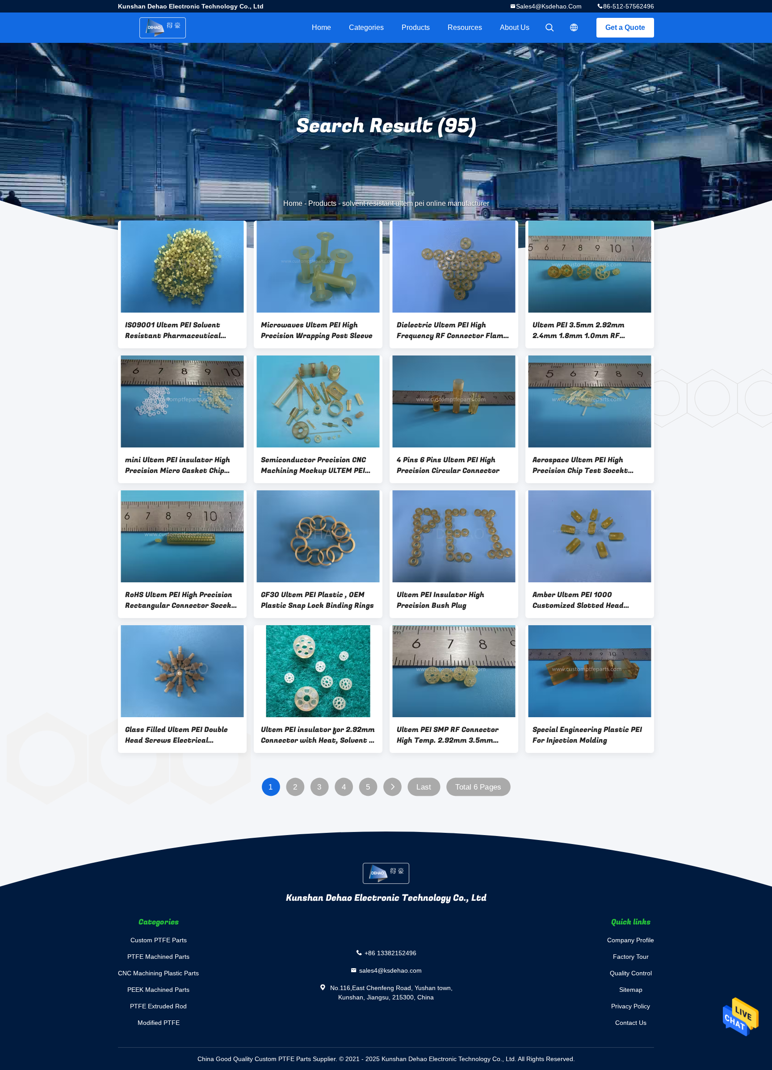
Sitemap (630, 989)
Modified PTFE (159, 1022)
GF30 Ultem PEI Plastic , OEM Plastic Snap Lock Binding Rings (317, 600)
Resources (465, 27)
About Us (514, 27)
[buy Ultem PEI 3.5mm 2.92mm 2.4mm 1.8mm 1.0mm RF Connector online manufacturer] (589, 267)
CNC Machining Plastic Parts (158, 973)
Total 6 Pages (478, 787)
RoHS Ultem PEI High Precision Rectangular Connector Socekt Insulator (180, 600)
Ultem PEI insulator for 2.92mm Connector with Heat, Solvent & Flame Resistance (318, 735)
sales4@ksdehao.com (549, 6)
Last (423, 787)
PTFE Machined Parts (158, 956)
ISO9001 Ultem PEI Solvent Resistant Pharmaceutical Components (173, 330)
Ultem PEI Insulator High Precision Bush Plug (440, 600)
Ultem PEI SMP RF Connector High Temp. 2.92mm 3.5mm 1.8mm (448, 735)
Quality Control (631, 973)
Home (321, 27)
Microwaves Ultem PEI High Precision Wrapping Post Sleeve (317, 330)
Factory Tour (631, 956)
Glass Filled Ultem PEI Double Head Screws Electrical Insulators (176, 735)
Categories (366, 27)
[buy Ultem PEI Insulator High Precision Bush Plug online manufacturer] (454, 536)
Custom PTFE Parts (158, 940)
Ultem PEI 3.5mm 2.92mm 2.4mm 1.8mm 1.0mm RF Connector (579, 330)
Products (416, 27)
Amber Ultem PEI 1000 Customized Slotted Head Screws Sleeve (578, 600)
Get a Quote (625, 27)
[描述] (574, 28)
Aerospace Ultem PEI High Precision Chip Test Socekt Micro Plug (580, 465)
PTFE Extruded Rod (158, 1006)
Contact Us (630, 1022)
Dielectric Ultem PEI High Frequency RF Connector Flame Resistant (452, 330)
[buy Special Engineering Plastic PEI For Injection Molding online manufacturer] (589, 671)
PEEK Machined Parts (158, 989)
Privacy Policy (630, 1006)
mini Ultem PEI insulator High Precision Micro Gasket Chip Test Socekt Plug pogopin (177, 465)
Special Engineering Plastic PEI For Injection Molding (587, 735)
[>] (392, 787)
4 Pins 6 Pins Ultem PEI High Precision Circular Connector (448, 465)
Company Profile (630, 940)
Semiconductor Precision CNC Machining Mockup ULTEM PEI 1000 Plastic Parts (313, 465)
